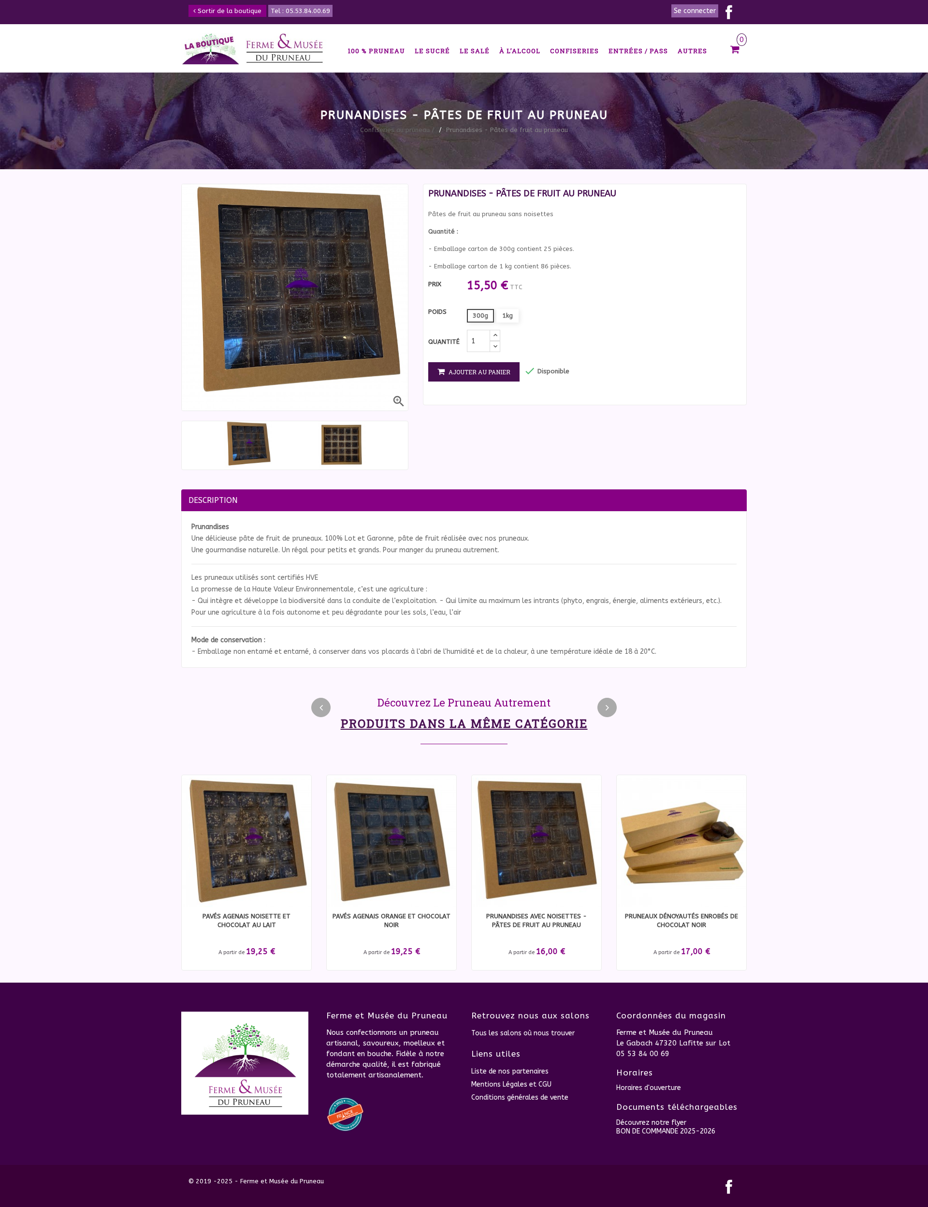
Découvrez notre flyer (651, 1123)
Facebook (729, 12)
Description (213, 500)
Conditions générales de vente (519, 1097)
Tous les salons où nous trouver (523, 1033)
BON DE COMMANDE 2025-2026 (665, 1131)
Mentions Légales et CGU (511, 1084)
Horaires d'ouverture (648, 1088)
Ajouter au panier (478, 372)
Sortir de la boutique (228, 11)
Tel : (300, 11)
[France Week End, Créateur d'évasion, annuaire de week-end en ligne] (345, 1114)
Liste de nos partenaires (510, 1071)
